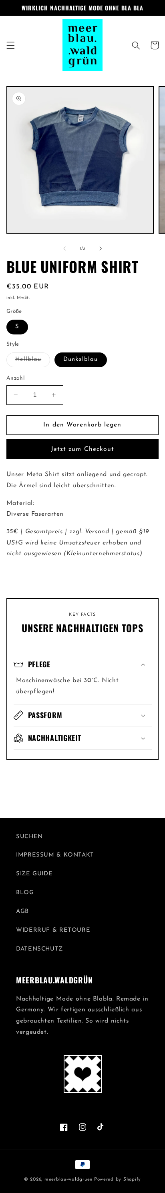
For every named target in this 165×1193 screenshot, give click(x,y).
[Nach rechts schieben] (100, 248)
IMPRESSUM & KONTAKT (55, 855)
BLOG (25, 893)
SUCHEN (29, 837)
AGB (22, 912)
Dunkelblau (80, 359)
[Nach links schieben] (64, 248)
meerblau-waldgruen (68, 1179)
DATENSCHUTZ (39, 949)
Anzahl (15, 378)
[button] (10, 45)
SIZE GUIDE (34, 874)
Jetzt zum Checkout (82, 449)
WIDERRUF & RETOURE (53, 930)
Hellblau (32, 361)
